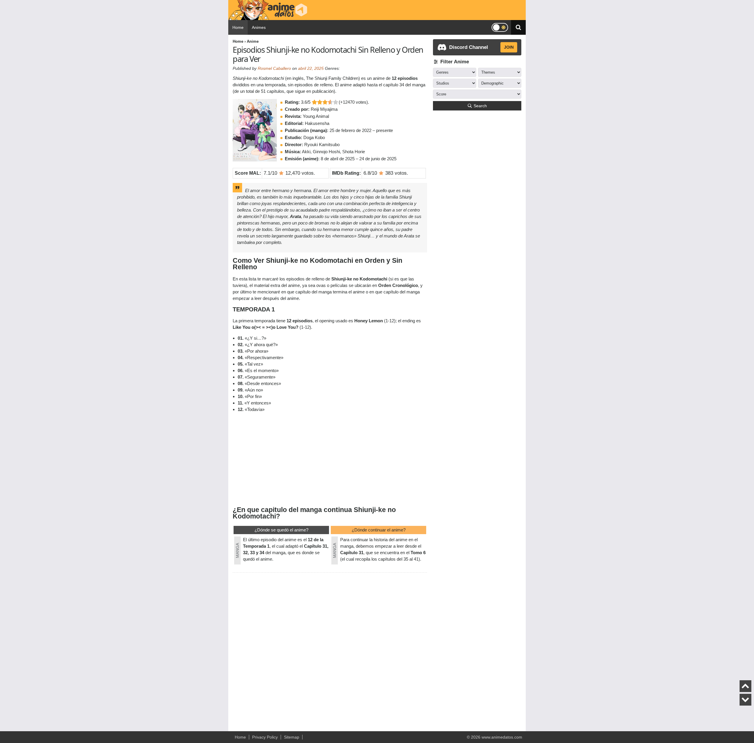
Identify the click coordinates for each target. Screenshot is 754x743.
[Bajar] (745, 700)
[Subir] (745, 686)
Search (480, 105)
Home (238, 27)
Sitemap (291, 737)
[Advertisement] (330, 458)
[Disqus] (330, 649)
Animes (259, 27)
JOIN (509, 47)
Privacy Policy (265, 737)
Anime (253, 41)
